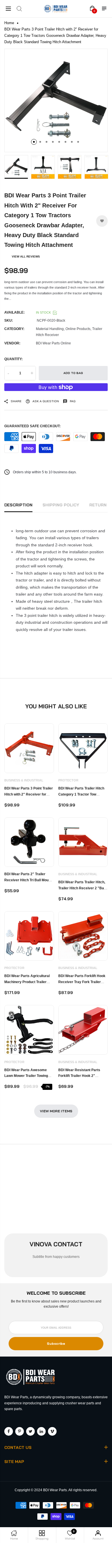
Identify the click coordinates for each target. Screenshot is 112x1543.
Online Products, (78, 329)
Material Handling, (50, 329)
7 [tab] (72, 142)
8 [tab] (78, 142)
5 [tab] (59, 142)
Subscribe (56, 1343)
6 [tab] (65, 142)
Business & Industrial (23, 780)
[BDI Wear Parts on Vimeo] (52, 1431)
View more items (56, 1111)
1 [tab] (34, 142)
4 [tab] (53, 142)
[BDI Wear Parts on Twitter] (30, 1431)
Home (9, 23)
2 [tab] (40, 142)
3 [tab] (46, 142)
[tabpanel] (56, 100)
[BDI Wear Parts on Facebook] (8, 1431)
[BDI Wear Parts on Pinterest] (19, 1431)
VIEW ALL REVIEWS (26, 256)
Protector (68, 780)
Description (18, 505)
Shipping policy (61, 505)
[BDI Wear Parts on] (41, 1431)
